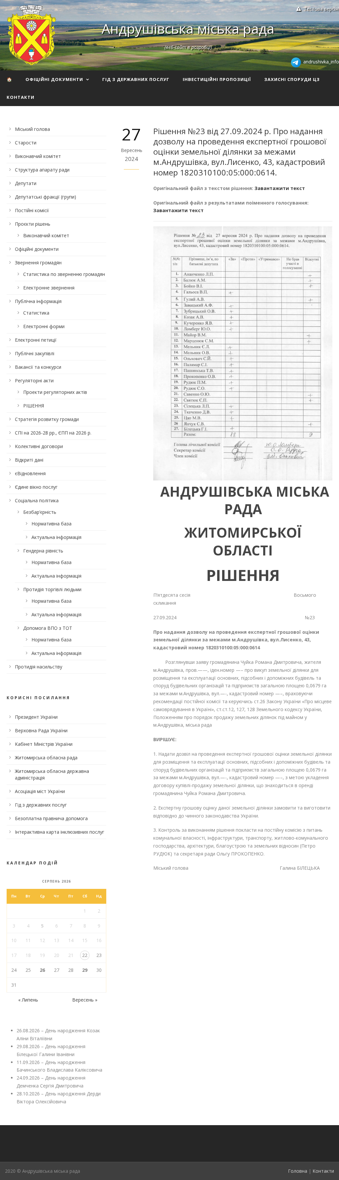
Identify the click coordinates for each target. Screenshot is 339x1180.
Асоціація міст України (40, 791)
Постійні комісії (32, 210)
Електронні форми (44, 326)
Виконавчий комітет (38, 156)
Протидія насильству (38, 667)
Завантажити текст (280, 188)
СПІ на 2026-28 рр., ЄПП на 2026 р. (53, 433)
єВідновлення (30, 473)
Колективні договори (39, 446)
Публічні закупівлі (34, 353)
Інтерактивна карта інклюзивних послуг (59, 832)
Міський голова (32, 129)
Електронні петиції (36, 340)
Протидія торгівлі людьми (52, 589)
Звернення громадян (38, 262)
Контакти (20, 97)
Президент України (36, 717)
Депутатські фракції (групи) (45, 197)
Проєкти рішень (32, 224)
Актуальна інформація (56, 537)
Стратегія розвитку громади (47, 419)
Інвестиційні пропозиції (217, 79)
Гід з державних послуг (136, 79)
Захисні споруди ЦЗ (292, 79)
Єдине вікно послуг (36, 487)
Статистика (36, 313)
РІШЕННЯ (33, 405)
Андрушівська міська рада (188, 28)
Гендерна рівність (43, 551)
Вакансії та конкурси (38, 367)
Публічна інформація (38, 301)
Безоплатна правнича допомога (51, 818)
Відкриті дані (29, 460)
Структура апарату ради (42, 170)
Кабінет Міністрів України (44, 744)
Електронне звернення (48, 288)
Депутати (25, 183)
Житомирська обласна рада (46, 757)
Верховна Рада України (41, 730)
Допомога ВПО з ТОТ (47, 628)
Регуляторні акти (34, 380)
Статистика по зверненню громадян (64, 274)
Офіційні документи (54, 79)
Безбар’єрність (39, 512)
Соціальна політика (37, 500)
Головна (297, 1171)
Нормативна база (51, 523)
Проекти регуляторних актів (55, 392)
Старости (25, 142)
